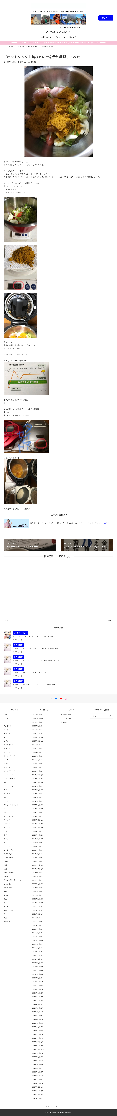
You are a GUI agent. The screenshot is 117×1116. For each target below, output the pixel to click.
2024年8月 (36, 790)
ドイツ (6, 812)
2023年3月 (36, 854)
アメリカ (7, 722)
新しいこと (8, 884)
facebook (54, 1107)
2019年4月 (36, 1027)
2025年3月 (36, 763)
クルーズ (7, 767)
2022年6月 (36, 884)
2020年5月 (36, 978)
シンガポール (8, 775)
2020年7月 (36, 970)
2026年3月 (36, 726)
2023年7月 (36, 839)
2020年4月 (36, 982)
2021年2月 (36, 944)
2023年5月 (36, 846)
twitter (48, 1107)
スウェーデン (8, 786)
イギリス (7, 733)
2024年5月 (36, 801)
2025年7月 (36, 748)
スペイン (7, 790)
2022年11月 (36, 865)
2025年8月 (36, 745)
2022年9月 (36, 872)
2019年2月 (36, 1034)
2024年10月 (36, 782)
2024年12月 (36, 775)
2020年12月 (36, 951)
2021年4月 (36, 936)
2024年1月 (36, 816)
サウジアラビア (9, 771)
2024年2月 (36, 812)
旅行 (5, 891)
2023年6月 (36, 842)
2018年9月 (36, 1053)
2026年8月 (36, 715)
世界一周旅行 (8, 857)
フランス (7, 820)
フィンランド (8, 816)
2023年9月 (36, 831)
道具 (35, 62)
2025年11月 (36, 737)
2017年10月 (36, 1094)
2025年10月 (36, 741)
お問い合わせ (105, 18)
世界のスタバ (8, 854)
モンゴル (7, 846)
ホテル (6, 835)
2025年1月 (36, 771)
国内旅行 (7, 876)
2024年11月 (36, 778)
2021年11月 (36, 910)
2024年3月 (36, 809)
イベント (7, 741)
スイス (6, 782)
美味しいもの (25, 62)
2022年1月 (36, 903)
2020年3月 (36, 985)
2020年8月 (36, 967)
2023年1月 (36, 861)
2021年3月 (36, 940)
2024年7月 (36, 794)
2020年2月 (36, 989)
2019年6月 (36, 1019)
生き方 (6, 906)
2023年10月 (36, 827)
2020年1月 (36, 993)
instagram (68, 1107)
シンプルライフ (9, 778)
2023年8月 (36, 835)
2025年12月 (36, 733)
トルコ (6, 809)
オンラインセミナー (11, 752)
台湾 (5, 869)
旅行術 (6, 895)
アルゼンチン (8, 726)
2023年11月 (36, 824)
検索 (109, 620)
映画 (5, 899)
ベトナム (7, 827)
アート (6, 730)
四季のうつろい (9, 872)
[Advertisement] (55, 587)
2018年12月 (36, 1042)
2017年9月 (36, 1098)
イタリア (7, 737)
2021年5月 (36, 933)
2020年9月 (36, 963)
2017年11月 (36, 1091)
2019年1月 (36, 1038)
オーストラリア (9, 756)
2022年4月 (36, 891)
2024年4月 (36, 805)
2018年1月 (36, 1083)
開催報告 (7, 921)
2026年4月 (36, 722)
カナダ (6, 760)
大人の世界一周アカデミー (13, 880)
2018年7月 (36, 1061)
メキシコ (7, 842)
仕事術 (6, 861)
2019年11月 (36, 1000)
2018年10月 (36, 1049)
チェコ (6, 801)
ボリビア (7, 839)
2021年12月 (36, 906)
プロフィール (66, 718)
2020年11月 (36, 955)
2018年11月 (36, 1046)
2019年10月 (36, 1004)
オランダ (7, 748)
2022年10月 (36, 869)
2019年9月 (36, 1008)
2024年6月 (36, 797)
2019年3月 (36, 1030)
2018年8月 (36, 1057)
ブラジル (7, 824)
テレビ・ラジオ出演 (11, 805)
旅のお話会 (8, 888)
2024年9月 (36, 786)
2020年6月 (36, 974)
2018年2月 (36, 1079)
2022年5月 (36, 888)
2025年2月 (36, 767)
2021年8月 (36, 921)
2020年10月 (36, 959)
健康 (5, 865)
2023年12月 (36, 820)
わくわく (7, 718)
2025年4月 (36, 760)
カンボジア (8, 763)
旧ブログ (64, 722)
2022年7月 (36, 880)
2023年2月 (36, 857)
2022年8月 (36, 876)
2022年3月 (36, 895)
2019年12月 (36, 997)
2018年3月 (36, 1076)
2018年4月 (36, 1072)
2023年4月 (36, 850)
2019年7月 (36, 1015)
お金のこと (8, 715)
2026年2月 (36, 730)
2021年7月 (36, 925)
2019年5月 (36, 1023)
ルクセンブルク (9, 850)
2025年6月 (36, 752)
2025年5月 (36, 756)
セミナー (7, 794)
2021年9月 (36, 918)
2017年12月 (36, 1087)
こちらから (104, 523)
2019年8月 (36, 1012)
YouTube (61, 1107)
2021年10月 (36, 914)
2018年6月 (36, 1064)
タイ (5, 797)
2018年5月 (36, 1068)
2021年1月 (36, 948)
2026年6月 (36, 718)
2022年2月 (36, 899)
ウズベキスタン (9, 745)
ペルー (6, 831)
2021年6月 (36, 929)
